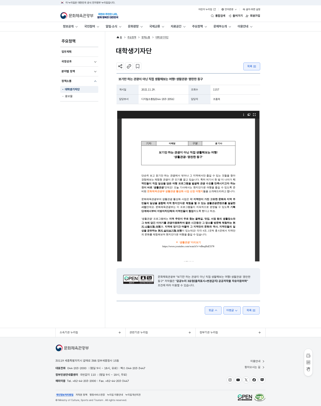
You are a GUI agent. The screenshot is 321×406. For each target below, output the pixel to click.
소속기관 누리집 (69, 332)
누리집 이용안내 (115, 394)
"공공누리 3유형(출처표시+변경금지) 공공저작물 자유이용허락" (212, 281)
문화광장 (133, 26)
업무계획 (67, 51)
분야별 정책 (68, 71)
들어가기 (238, 15)
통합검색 (220, 15)
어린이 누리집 (205, 9)
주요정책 (197, 26)
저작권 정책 (81, 394)
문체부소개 (220, 26)
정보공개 (68, 26)
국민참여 (89, 26)
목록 (249, 66)
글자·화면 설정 (252, 9)
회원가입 (255, 15)
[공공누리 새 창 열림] (138, 279)
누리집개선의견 (133, 394)
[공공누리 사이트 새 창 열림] (244, 397)
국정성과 (67, 61)
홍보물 (69, 96)
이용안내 (243, 26)
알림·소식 (111, 26)
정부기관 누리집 (209, 332)
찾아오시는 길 (253, 367)
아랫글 (230, 310)
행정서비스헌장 (97, 394)
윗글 (211, 310)
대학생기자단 (72, 89)
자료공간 (176, 26)
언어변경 (229, 9)
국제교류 (154, 26)
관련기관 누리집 (139, 332)
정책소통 (67, 81)
